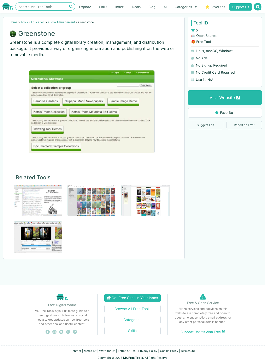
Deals (136, 7)
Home (13, 22)
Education (38, 22)
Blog (151, 7)
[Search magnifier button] (71, 6)
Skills (103, 7)
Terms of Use (127, 351)
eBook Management (61, 22)
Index (119, 7)
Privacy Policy (147, 351)
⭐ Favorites (215, 7)
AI (165, 7)
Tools (24, 22)
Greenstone (36, 33)
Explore (85, 7)
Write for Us (107, 351)
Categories (183, 7)
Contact (75, 351)
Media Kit (90, 351)
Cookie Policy (169, 351)
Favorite (226, 112)
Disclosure (188, 351)
